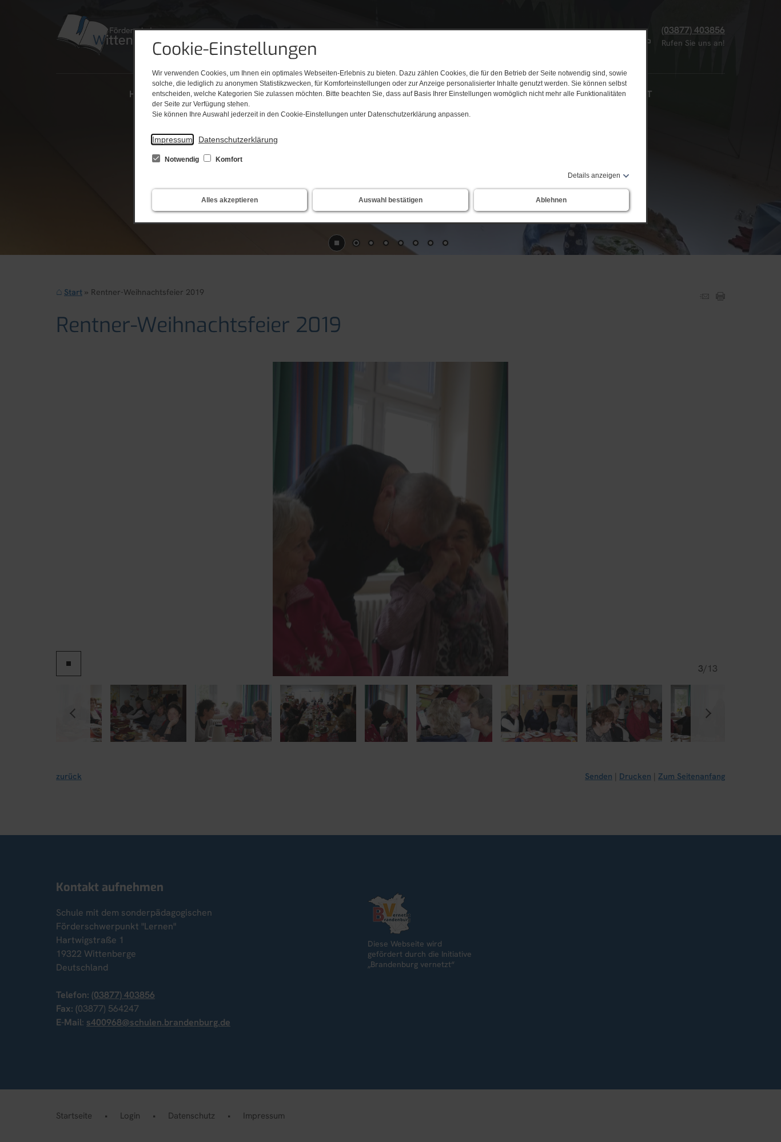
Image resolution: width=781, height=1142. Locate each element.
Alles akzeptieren (229, 200)
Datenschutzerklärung (238, 139)
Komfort (228, 159)
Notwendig (182, 159)
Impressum (172, 139)
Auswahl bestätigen (390, 200)
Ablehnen (551, 200)
